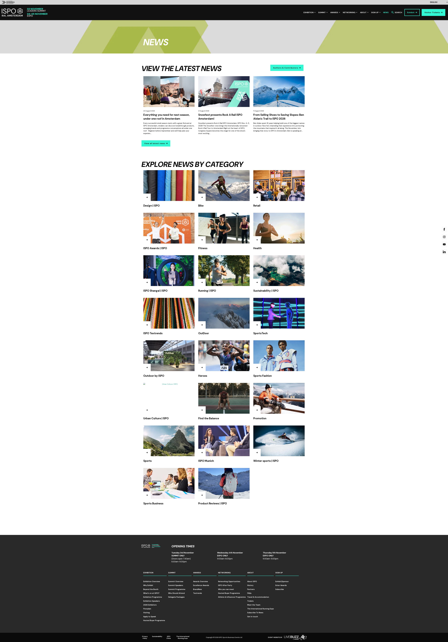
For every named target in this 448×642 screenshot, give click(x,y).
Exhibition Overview (151, 581)
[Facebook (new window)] (444, 229)
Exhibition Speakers (151, 601)
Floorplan (147, 609)
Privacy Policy (145, 637)
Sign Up (375, 12)
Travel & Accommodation (258, 597)
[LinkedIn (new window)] (444, 252)
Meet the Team (253, 605)
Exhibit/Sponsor (282, 581)
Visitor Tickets (432, 12)
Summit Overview (175, 581)
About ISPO (252, 581)
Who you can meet (226, 589)
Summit (322, 12)
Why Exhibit (148, 585)
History (250, 585)
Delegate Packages (176, 597)
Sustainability (157, 636)
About (363, 12)
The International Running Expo (260, 609)
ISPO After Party (225, 585)
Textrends (197, 593)
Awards (334, 12)
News (386, 12)
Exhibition (308, 12)
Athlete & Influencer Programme (232, 597)
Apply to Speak (149, 617)
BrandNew (197, 589)
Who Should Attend (176, 593)
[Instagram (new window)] (444, 237)
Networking (349, 12)
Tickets (250, 601)
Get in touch (252, 617)
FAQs (249, 593)
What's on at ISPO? (151, 593)
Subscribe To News (255, 613)
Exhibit (411, 12)
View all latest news (154, 143)
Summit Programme (176, 589)
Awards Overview (200, 581)
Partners (251, 589)
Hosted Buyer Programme (154, 620)
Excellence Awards (201, 585)
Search (398, 12)
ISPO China (168, 637)
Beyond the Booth (150, 589)
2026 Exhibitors (150, 605)
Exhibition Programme (152, 597)
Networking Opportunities (229, 581)
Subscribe (279, 589)
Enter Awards (281, 585)
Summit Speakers (175, 585)
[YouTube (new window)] (444, 244)
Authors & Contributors (285, 68)
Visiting (146, 613)
